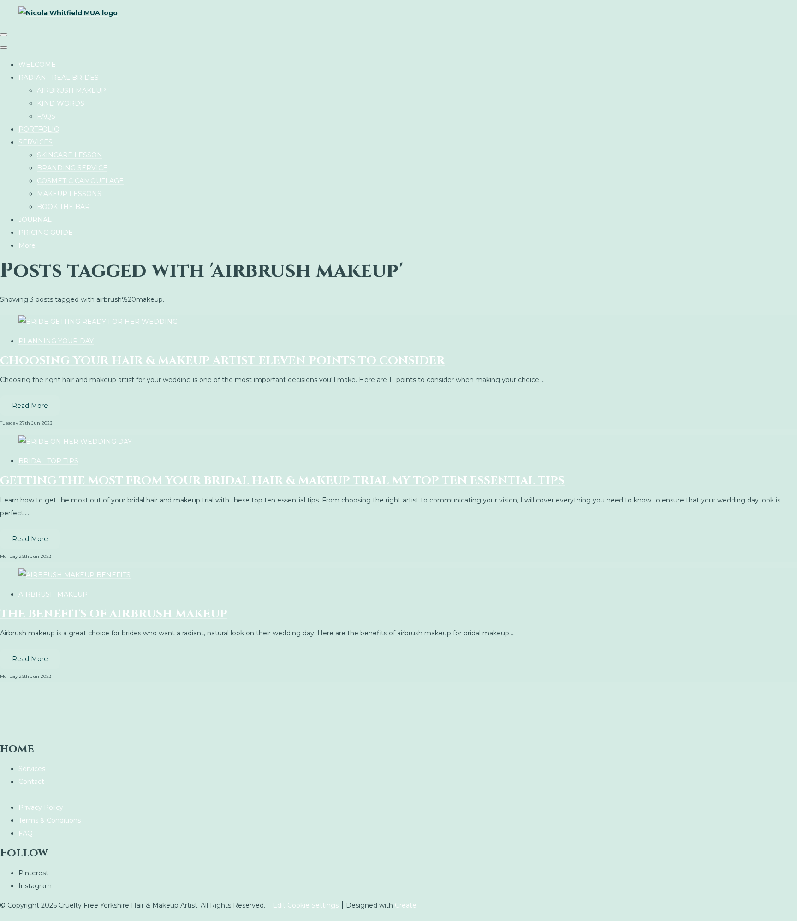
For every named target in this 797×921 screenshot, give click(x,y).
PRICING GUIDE (45, 232)
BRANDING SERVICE (72, 168)
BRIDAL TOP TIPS (48, 461)
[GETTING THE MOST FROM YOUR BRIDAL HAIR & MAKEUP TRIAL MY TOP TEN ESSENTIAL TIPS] (75, 441)
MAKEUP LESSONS (69, 194)
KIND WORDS (60, 103)
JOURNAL (35, 219)
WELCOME (37, 64)
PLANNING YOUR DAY (56, 341)
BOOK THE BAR (63, 207)
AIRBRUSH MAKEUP (71, 90)
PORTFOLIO (38, 129)
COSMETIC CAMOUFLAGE (80, 181)
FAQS (46, 116)
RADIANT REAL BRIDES (58, 77)
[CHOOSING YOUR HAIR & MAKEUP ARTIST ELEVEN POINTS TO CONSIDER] (98, 321)
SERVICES (35, 142)
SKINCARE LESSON (69, 155)
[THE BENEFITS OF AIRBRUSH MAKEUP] (74, 575)
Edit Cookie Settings (306, 905)
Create (405, 905)
